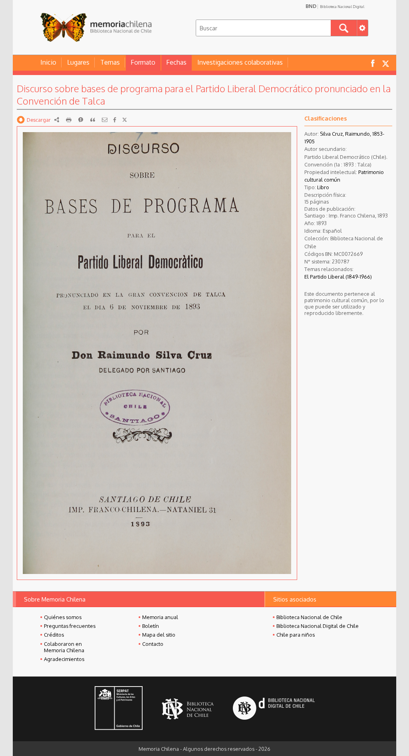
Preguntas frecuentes (69, 626)
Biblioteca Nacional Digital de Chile (317, 626)
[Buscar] (344, 28)
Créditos (54, 634)
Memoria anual (160, 617)
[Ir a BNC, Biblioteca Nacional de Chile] (187, 709)
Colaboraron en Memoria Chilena (64, 647)
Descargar (39, 120)
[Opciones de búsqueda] (362, 28)
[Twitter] (125, 120)
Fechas (176, 62)
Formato (143, 62)
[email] (105, 120)
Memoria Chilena (96, 27)
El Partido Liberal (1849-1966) (338, 276)
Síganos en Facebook (373, 63)
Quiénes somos (62, 617)
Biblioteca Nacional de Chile (309, 617)
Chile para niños (295, 634)
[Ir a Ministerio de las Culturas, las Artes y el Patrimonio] (118, 709)
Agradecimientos (64, 659)
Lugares (78, 62)
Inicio (48, 62)
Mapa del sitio (158, 634)
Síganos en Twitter (385, 63)
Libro (323, 187)
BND (335, 6)
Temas (110, 62)
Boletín (150, 626)
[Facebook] (115, 120)
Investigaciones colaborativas (240, 62)
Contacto (152, 644)
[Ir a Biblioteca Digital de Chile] (273, 709)
